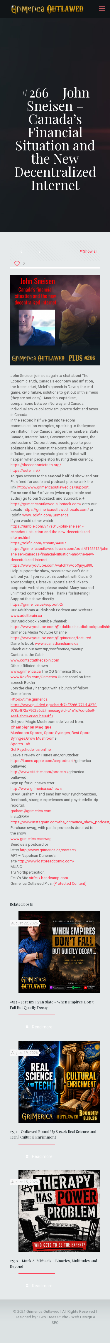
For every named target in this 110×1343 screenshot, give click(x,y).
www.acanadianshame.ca (56, 643)
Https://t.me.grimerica (29, 699)
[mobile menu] (102, 9)
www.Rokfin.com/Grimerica (45, 515)
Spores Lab (20, 744)
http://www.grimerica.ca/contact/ (48, 850)
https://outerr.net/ (25, 470)
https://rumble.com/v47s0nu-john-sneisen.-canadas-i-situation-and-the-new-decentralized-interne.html (51, 532)
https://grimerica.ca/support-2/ (37, 604)
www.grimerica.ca (26, 671)
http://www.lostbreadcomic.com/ (46, 861)
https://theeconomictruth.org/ (36, 465)
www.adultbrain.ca (26, 615)
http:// (22, 487)
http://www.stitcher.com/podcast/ (39, 772)
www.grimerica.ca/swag (31, 839)
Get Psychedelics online (31, 749)
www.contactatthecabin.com (35, 660)
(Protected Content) (70, 883)
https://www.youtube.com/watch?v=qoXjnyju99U (52, 565)
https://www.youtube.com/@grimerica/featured (51, 638)
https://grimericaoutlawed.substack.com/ (46, 504)
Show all (90, 251)
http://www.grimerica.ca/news (36, 788)
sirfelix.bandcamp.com (48, 878)
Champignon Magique (31, 727)
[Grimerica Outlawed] (46, 8)
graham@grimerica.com (31, 811)
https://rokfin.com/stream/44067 (38, 543)
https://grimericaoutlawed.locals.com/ (56, 509)
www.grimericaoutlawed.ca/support (58, 487)
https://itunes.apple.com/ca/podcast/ (43, 760)
